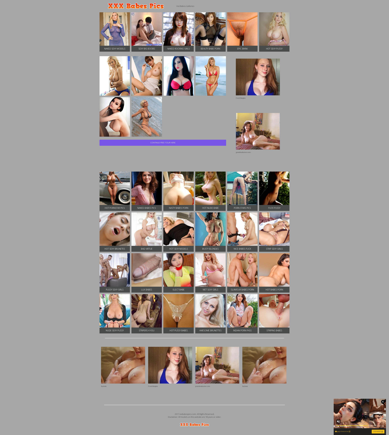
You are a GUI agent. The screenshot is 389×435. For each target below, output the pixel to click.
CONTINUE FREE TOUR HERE (163, 142)
